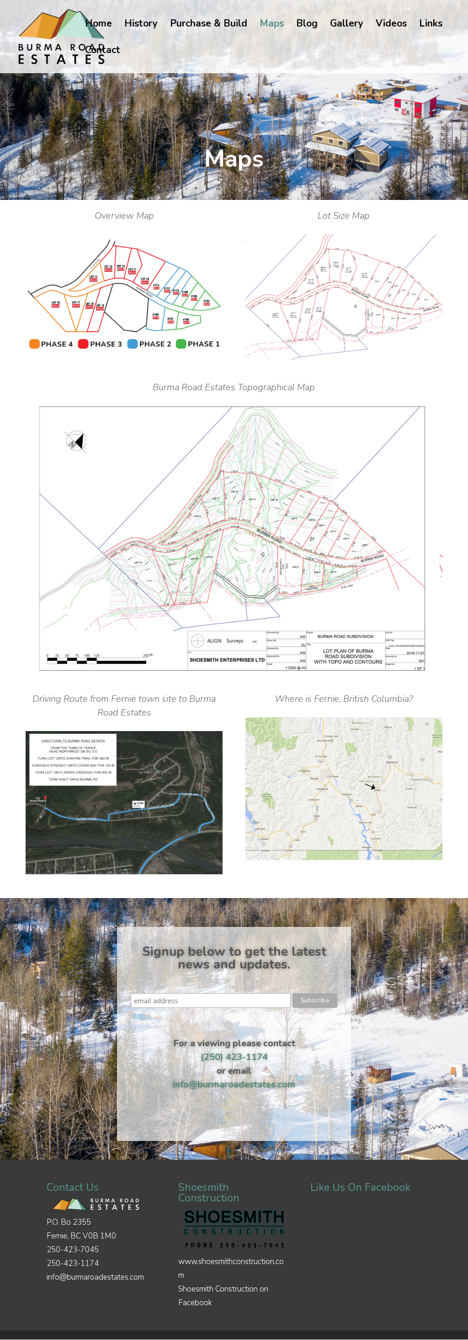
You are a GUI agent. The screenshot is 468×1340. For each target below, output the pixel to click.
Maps (272, 25)
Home (98, 25)
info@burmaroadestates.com (234, 1084)
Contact (102, 51)
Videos (391, 25)
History (141, 25)
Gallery (346, 25)
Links (430, 25)
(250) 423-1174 (234, 1057)
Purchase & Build (208, 25)
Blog (307, 25)
